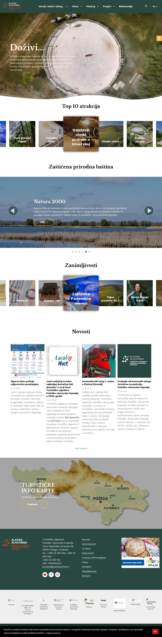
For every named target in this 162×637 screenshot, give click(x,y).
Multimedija (126, 6)
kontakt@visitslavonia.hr (55, 566)
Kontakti (86, 566)
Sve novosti (81, 448)
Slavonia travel (103, 606)
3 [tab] (79, 251)
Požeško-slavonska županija (74, 607)
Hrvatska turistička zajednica (44, 607)
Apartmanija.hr (119, 610)
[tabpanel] (27, 393)
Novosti (86, 539)
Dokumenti (88, 553)
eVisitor (11, 605)
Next (149, 211)
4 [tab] (82, 251)
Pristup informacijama (94, 557)
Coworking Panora (150, 608)
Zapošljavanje (89, 571)
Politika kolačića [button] (53, 633)
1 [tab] (73, 251)
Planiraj (90, 6)
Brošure (86, 575)
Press (85, 562)
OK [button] (155, 632)
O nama (86, 548)
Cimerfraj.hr (135, 604)
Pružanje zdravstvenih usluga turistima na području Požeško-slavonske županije (134, 384)
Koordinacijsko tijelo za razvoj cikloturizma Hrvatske (28, 610)
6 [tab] (89, 251)
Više (121, 222)
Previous (13, 211)
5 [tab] (86, 251)
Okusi (75, 6)
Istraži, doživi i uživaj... (51, 6)
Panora (89, 607)
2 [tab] (76, 251)
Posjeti (107, 6)
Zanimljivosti (89, 544)
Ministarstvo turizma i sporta (59, 607)
